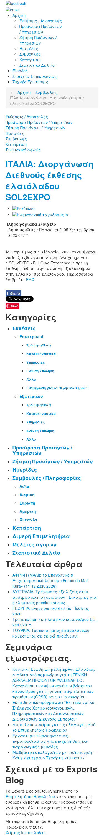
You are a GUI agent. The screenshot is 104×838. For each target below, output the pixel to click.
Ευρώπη (27, 503)
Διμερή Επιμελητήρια (41, 536)
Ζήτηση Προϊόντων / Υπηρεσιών (35, 127)
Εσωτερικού (31, 336)
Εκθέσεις (24, 328)
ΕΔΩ (30, 279)
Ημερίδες (15, 133)
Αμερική (27, 511)
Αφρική (27, 494)
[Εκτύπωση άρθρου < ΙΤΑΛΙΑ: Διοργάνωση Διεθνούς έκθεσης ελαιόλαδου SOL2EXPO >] (24, 208)
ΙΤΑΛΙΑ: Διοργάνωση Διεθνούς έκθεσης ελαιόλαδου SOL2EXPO (49, 180)
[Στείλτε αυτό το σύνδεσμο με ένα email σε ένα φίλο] (40, 214)
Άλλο (31, 379)
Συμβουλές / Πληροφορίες (46, 478)
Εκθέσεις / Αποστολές (27, 116)
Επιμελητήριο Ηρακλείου (30, 796)
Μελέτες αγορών (34, 544)
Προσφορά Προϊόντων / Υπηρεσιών (39, 122)
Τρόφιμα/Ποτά (38, 345)
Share (13, 293)
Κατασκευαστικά (41, 353)
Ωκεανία (28, 519)
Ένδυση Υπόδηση (40, 370)
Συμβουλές (16, 139)
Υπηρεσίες (35, 362)
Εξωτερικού (31, 396)
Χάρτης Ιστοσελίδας (25, 832)
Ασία (24, 486)
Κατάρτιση (16, 144)
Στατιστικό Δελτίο (23, 150)
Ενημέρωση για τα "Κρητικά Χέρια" (56, 387)
